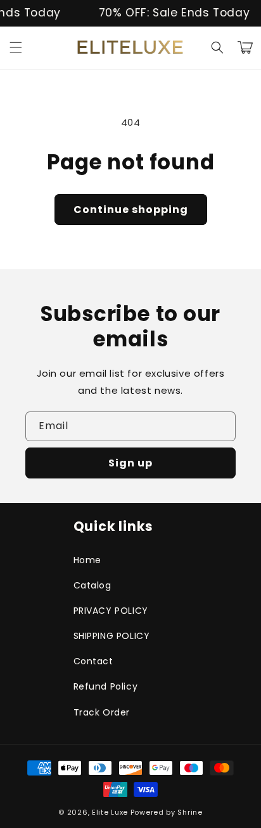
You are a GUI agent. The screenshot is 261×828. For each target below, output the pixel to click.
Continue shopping (130, 209)
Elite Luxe (110, 812)
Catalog (92, 585)
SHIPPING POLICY (111, 636)
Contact (93, 661)
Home (87, 560)
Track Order (101, 712)
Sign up (130, 463)
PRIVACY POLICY (110, 610)
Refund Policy (105, 686)
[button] (16, 47)
